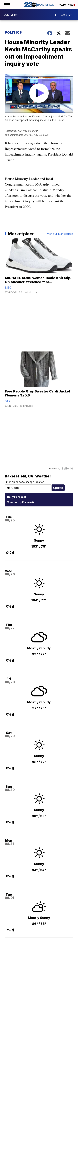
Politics (13, 32)
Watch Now (66, 5)
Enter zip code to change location (24, 481)
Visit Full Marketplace (60, 233)
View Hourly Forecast (20, 502)
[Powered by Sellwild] (67, 468)
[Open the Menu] (6, 4)
